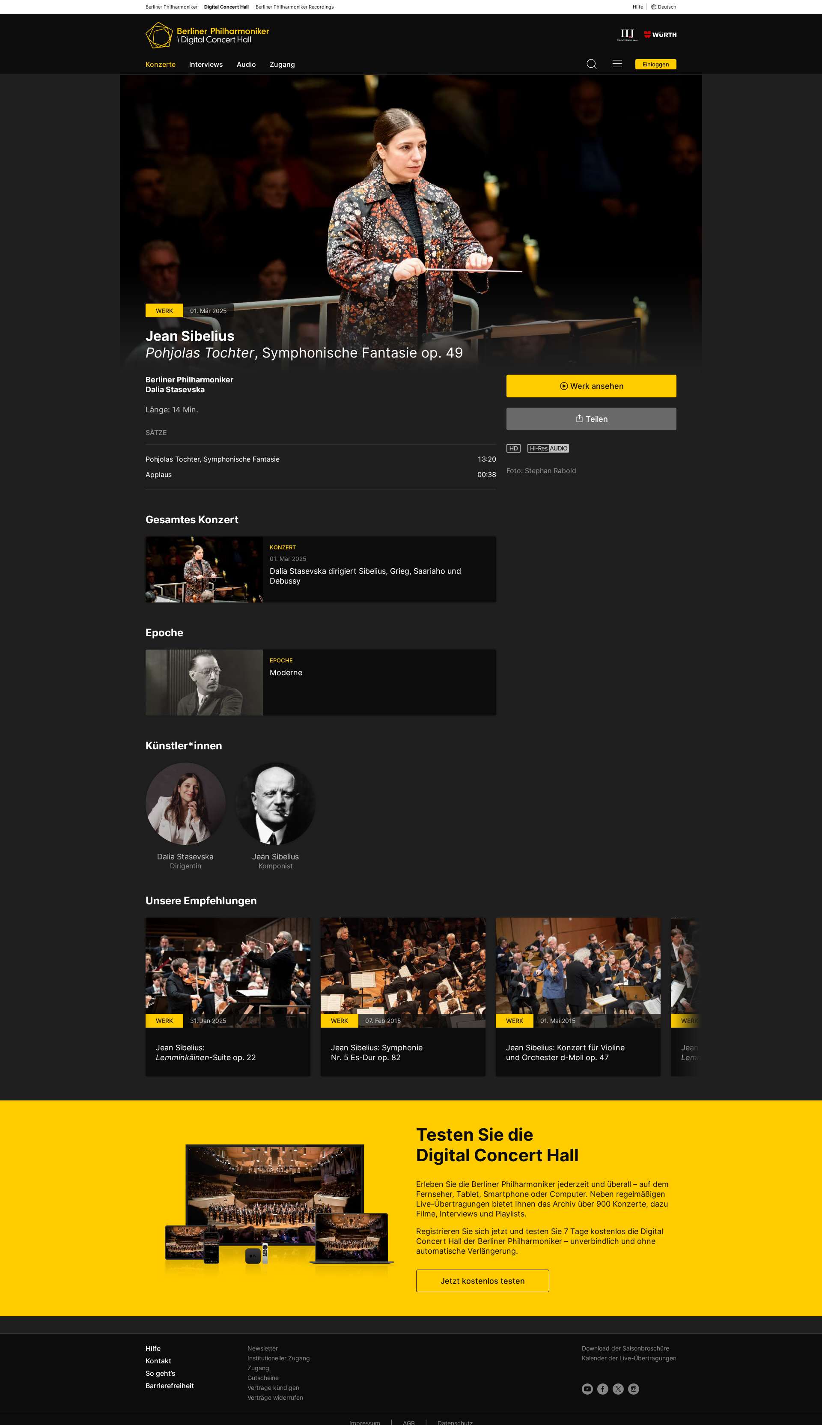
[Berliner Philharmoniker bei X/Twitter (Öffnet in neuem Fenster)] (618, 1389)
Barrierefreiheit (170, 1385)
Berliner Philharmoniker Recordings (295, 7)
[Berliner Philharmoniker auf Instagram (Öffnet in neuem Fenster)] (633, 1389)
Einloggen (656, 64)
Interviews (206, 64)
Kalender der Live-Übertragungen (629, 1358)
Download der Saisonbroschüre (625, 1348)
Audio (246, 64)
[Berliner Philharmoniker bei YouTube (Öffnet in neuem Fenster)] (587, 1389)
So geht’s (161, 1373)
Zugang (282, 64)
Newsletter (262, 1348)
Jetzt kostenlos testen (483, 1280)
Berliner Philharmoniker (171, 7)
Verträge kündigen (273, 1387)
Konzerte (161, 64)
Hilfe (638, 6)
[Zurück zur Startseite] (207, 35)
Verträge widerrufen (275, 1397)
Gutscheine (263, 1377)
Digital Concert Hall (226, 7)
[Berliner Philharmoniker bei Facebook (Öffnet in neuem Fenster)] (602, 1389)
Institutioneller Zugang (278, 1358)
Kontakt (158, 1360)
